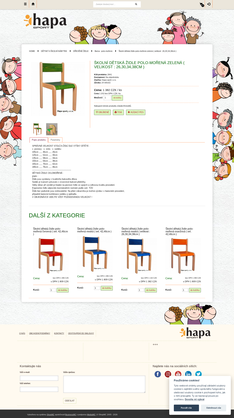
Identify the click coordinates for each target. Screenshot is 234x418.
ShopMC (50, 415)
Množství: (98, 98)
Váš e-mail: (25, 372)
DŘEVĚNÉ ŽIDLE (81, 51)
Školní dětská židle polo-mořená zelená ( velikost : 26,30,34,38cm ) (147, 51)
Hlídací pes (137, 112)
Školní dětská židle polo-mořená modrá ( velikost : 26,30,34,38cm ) (135, 231)
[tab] (39, 139)
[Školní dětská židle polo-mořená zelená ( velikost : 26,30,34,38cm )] (38, 129)
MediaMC (91, 415)
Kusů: (36, 289)
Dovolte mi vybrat (194, 399)
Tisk (119, 112)
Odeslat (69, 401)
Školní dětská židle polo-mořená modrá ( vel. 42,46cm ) (94, 230)
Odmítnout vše (213, 408)
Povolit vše (186, 408)
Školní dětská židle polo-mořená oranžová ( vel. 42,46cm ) (179, 231)
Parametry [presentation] (55, 140)
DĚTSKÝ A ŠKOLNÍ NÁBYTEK (54, 51)
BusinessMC (70, 415)
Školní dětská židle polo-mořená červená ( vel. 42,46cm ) (50, 231)
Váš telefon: (25, 383)
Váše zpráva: (69, 372)
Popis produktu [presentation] (39, 140)
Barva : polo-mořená (103, 51)
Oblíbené (103, 112)
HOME (32, 51)
